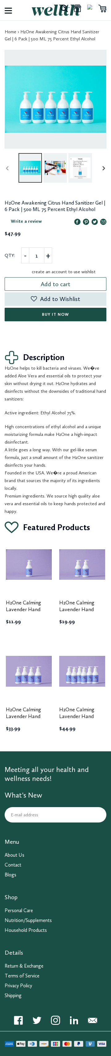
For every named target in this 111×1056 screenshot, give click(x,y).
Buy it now (55, 314)
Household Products (26, 930)
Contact (13, 865)
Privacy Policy (18, 986)
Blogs (10, 875)
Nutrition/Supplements (28, 920)
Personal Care (19, 910)
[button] (55, 299)
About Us (14, 855)
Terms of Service (22, 976)
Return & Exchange (24, 966)
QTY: (10, 255)
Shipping (13, 995)
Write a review (26, 221)
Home (10, 32)
